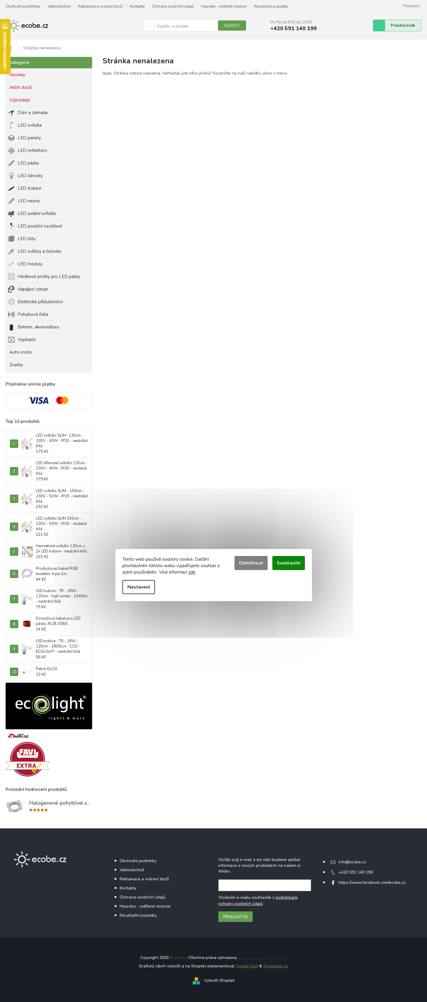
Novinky (17, 75)
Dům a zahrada (33, 113)
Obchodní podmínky (23, 6)
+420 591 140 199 (355, 872)
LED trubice (29, 188)
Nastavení (138, 587)
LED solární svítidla (37, 213)
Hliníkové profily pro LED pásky (49, 276)
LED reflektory (32, 150)
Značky (16, 365)
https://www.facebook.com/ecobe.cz (371, 882)
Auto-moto (20, 352)
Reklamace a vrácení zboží (100, 6)
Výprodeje (19, 100)
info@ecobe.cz (352, 862)
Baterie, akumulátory (38, 327)
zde (191, 572)
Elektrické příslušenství (40, 302)
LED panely (29, 138)
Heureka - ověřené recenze (224, 6)
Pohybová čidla (33, 314)
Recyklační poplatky (271, 6)
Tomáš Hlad (247, 966)
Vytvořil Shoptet (219, 980)
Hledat (232, 25)
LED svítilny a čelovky (39, 251)
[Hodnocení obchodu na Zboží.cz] (18, 735)
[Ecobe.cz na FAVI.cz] (28, 759)
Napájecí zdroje (33, 289)
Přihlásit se (235, 916)
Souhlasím (289, 563)
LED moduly (30, 264)
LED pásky (28, 163)
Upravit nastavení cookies (263, 957)
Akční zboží (20, 87)
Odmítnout (251, 563)
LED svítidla (30, 125)
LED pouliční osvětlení (40, 226)
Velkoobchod (59, 6)
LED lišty (27, 239)
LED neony (29, 201)
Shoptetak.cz (275, 966)
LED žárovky (30, 176)
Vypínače (27, 340)
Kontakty (137, 6)
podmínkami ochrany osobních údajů (258, 900)
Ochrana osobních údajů (173, 6)
